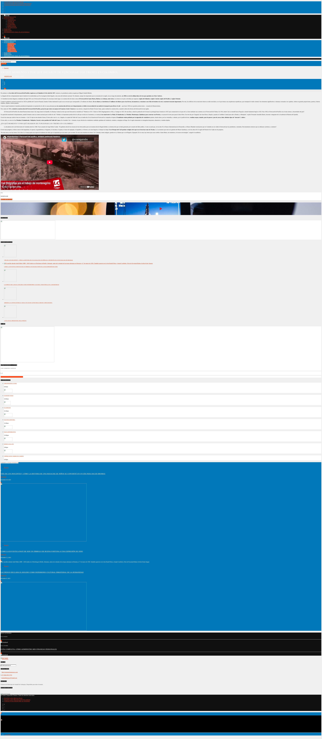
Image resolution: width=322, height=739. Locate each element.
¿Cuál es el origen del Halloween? (15, 320)
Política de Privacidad (14, 2)
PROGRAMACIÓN (10, 17)
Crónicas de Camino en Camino (14, 456)
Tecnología (12, 27)
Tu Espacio (7, 407)
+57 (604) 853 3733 (6, 675)
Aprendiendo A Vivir (10, 383)
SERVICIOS (8, 30)
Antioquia (11, 20)
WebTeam (8, 76)
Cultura (10, 23)
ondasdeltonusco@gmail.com (9, 678)
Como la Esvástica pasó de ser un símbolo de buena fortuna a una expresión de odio (31, 266)
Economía (11, 24)
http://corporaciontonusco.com (10, 672)
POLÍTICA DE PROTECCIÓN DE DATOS (18, 3)
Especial (6, 68)
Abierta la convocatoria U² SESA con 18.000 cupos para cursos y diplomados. (28, 302)
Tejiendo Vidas (8, 395)
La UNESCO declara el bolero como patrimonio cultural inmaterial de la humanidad (31, 284)
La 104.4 (7, 734)
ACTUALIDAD (9, 18)
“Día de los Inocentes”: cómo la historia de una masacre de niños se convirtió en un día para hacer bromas (38, 260)
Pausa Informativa (10, 432)
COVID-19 (10, 21)
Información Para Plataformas (17, 32)
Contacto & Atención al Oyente (18, 5)
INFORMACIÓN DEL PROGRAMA (12, 377)
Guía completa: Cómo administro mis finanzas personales (29, 649)
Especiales (11, 26)
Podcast (7, 29)
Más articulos (6, 199)
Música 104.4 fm (9, 444)
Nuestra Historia (9, 419)
